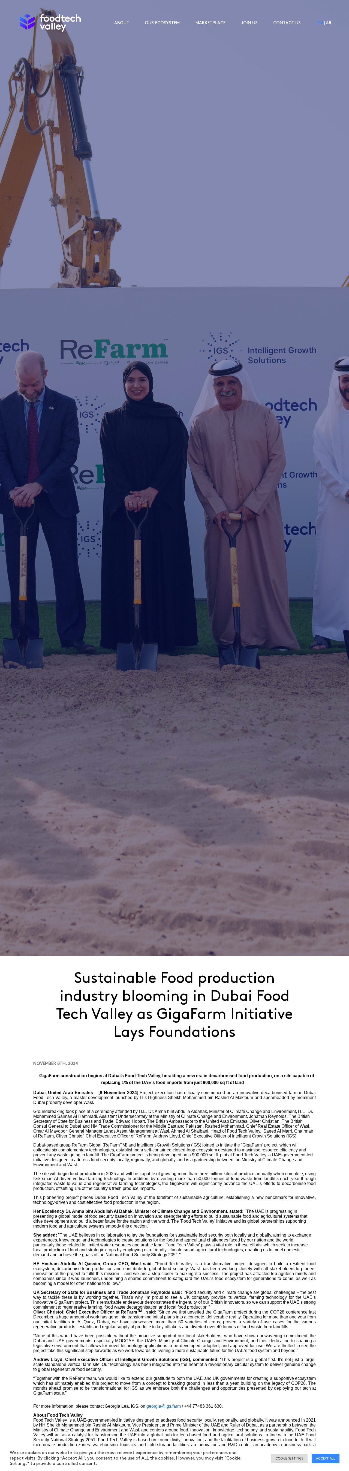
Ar (329, 23)
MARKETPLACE (210, 23)
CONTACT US (287, 23)
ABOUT (121, 23)
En (320, 23)
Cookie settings (289, 1458)
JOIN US (249, 23)
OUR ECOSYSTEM (162, 23)
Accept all (325, 1458)
